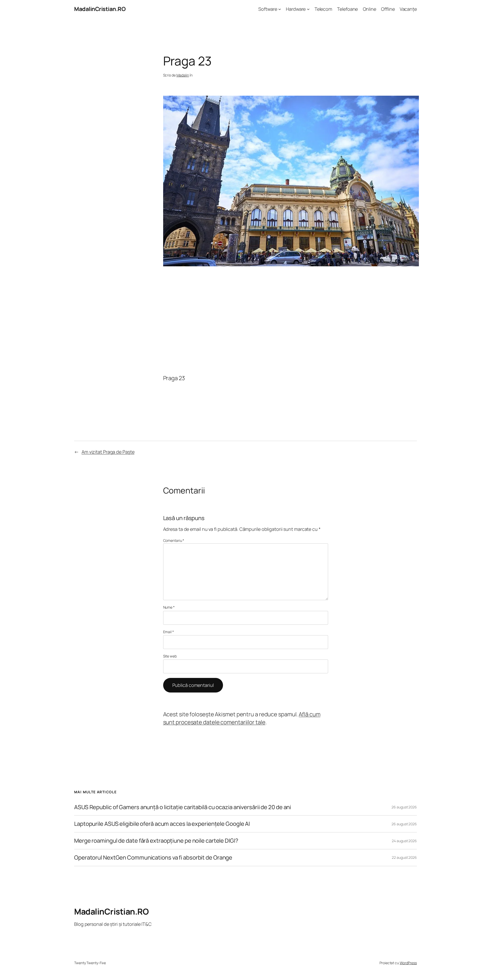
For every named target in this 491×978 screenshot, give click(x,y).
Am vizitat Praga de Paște (108, 452)
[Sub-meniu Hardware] (308, 9)
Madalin (182, 75)
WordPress (408, 962)
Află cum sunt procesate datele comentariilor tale (241, 718)
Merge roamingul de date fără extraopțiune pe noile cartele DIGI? (156, 841)
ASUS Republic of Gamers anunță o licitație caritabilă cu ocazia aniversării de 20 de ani (182, 807)
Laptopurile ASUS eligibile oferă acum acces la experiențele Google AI (162, 824)
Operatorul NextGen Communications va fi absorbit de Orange (153, 857)
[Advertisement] (245, 319)
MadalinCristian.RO (99, 9)
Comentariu (173, 540)
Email (168, 631)
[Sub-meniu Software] (279, 9)
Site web (170, 656)
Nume (169, 607)
